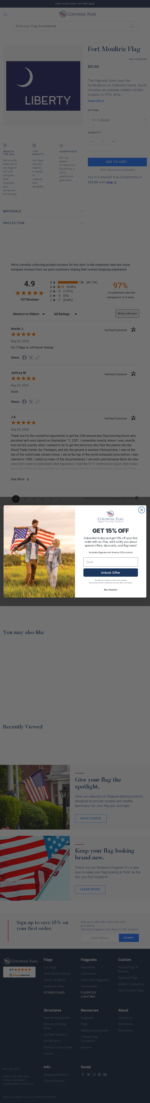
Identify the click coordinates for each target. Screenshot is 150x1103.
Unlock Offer (110, 572)
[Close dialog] (141, 510)
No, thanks (111, 590)
